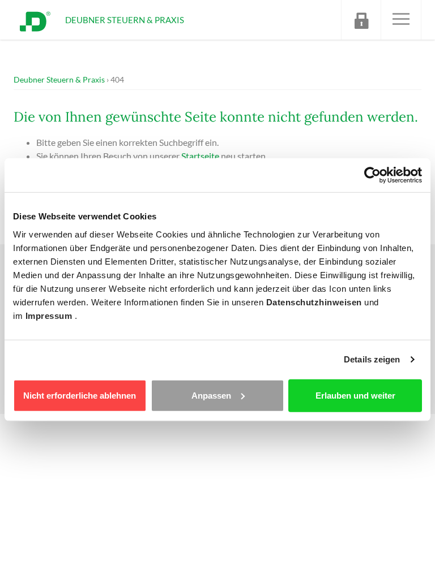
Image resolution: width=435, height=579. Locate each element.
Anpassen (211, 395)
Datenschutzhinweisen (315, 301)
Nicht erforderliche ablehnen (79, 395)
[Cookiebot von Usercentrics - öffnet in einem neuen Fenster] (372, 175)
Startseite (200, 155)
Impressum (50, 315)
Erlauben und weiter (355, 395)
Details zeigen (372, 359)
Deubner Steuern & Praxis (59, 79)
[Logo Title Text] (35, 20)
